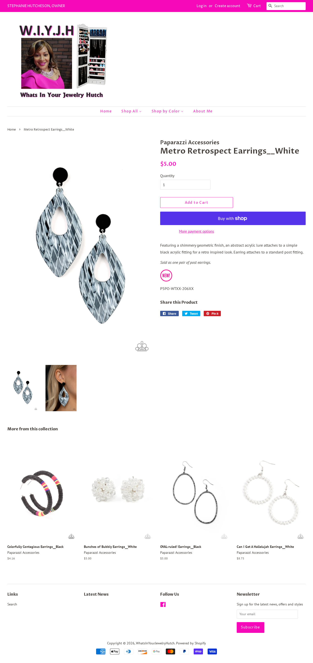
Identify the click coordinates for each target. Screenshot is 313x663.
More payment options (196, 231)
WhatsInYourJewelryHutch (155, 643)
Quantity (167, 175)
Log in (202, 6)
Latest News (96, 594)
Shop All (130, 111)
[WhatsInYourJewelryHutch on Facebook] (163, 605)
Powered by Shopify (191, 643)
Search (12, 604)
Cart (257, 6)
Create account (227, 6)
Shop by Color (166, 111)
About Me (202, 111)
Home (106, 111)
